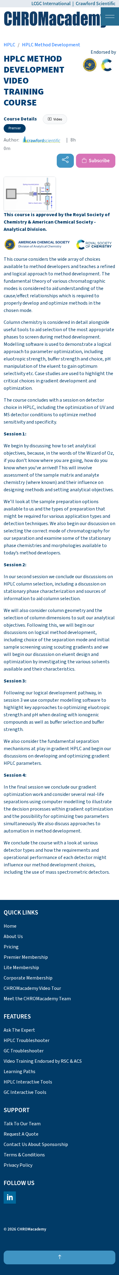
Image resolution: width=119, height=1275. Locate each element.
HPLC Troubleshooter (26, 1040)
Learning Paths (19, 1071)
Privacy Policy (18, 1165)
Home (10, 926)
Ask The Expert (19, 1030)
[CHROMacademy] (55, 19)
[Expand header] (110, 16)
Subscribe (99, 160)
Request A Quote (21, 1134)
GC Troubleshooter (24, 1051)
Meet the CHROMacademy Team (37, 998)
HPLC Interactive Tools (28, 1082)
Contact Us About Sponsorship (36, 1144)
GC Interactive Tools (25, 1092)
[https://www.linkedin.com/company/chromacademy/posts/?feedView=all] (10, 1197)
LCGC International (50, 3)
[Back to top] (59, 1257)
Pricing (11, 947)
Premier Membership (26, 957)
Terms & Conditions (24, 1154)
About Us (13, 936)
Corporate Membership (28, 978)
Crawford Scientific (95, 3)
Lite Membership (21, 967)
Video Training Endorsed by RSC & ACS (43, 1061)
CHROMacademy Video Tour (32, 988)
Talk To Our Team (22, 1123)
